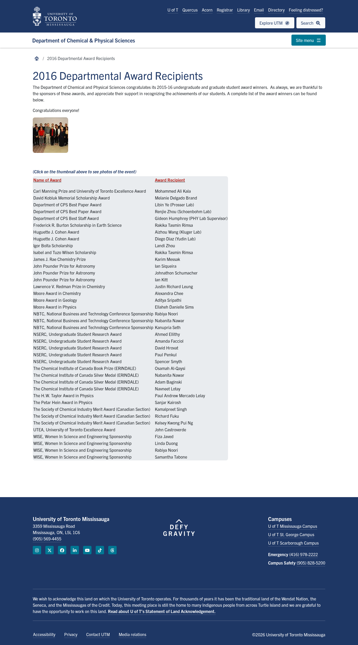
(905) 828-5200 (311, 562)
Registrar (225, 9)
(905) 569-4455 (47, 538)
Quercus (190, 9)
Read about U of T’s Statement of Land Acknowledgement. (162, 611)
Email (259, 9)
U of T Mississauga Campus (292, 526)
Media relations (132, 634)
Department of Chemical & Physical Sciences (83, 40)
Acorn (207, 9)
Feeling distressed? (306, 9)
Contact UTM (98, 634)
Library (243, 9)
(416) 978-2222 (303, 554)
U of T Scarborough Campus (293, 542)
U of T (172, 9)
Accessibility (44, 634)
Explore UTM (271, 22)
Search (307, 22)
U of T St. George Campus (291, 534)
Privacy (70, 634)
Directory (276, 9)
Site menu (305, 40)
